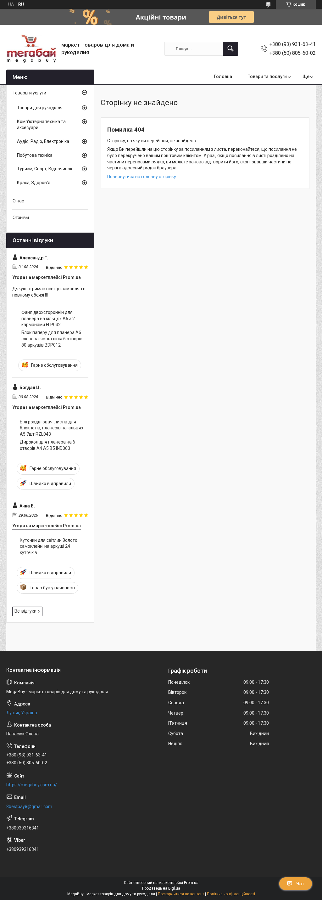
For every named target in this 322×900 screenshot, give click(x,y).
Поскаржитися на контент (181, 894)
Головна (223, 76)
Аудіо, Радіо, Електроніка (43, 141)
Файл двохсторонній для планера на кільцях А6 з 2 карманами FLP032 (48, 318)
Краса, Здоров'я (33, 182)
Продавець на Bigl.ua (161, 888)
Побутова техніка (35, 155)
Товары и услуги (29, 92)
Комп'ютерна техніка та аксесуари (41, 124)
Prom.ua (191, 882)
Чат (300, 883)
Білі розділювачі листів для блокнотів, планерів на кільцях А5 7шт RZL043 (51, 428)
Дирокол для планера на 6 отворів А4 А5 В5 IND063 (47, 445)
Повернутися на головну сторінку (141, 176)
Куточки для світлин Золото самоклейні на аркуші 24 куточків (48, 546)
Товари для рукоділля (40, 107)
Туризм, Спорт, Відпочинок (44, 168)
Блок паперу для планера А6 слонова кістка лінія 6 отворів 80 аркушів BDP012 (51, 338)
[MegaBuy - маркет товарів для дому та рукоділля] (31, 48)
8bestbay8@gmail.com (29, 806)
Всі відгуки (25, 611)
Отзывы (21, 217)
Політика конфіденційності (231, 894)
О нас (18, 200)
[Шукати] (230, 49)
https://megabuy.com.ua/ (31, 784)
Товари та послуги (267, 76)
